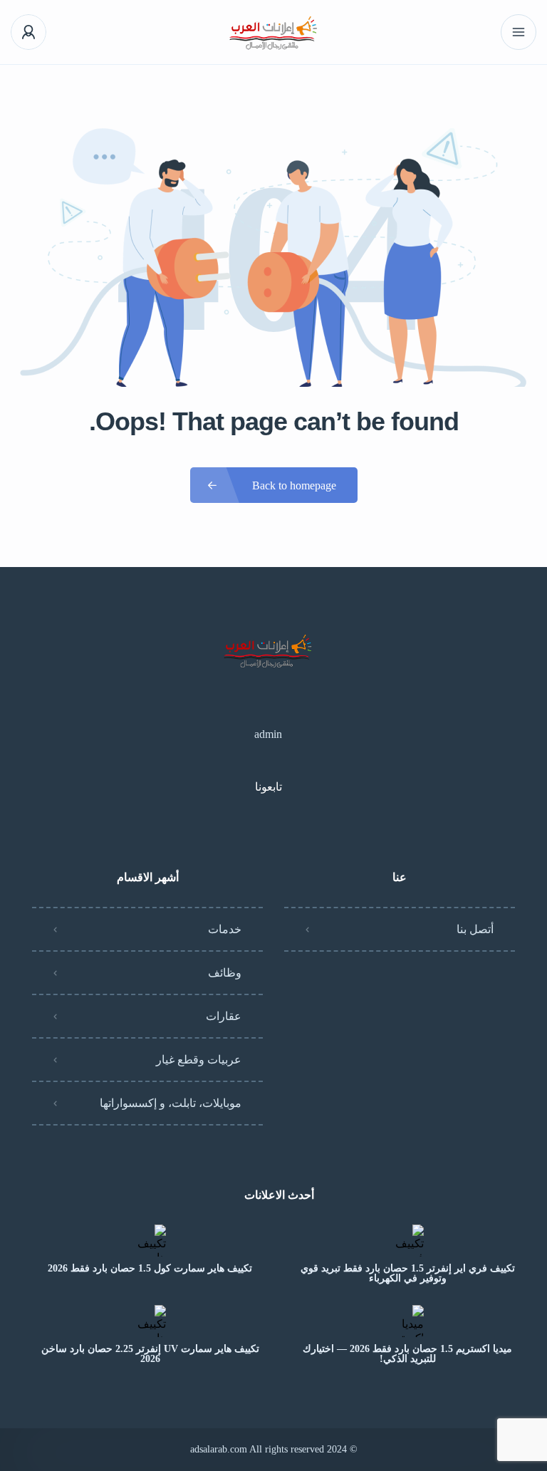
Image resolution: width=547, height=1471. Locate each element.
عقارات (223, 1016)
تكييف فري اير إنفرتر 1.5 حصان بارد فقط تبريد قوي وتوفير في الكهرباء (408, 1274)
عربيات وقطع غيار (198, 1060)
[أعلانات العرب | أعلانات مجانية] (274, 32)
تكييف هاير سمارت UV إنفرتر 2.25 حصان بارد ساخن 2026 (150, 1354)
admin (268, 734)
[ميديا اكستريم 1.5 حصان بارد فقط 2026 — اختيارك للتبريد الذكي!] (408, 1321)
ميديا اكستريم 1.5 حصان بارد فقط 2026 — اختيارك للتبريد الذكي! (407, 1354)
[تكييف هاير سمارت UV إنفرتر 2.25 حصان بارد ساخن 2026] (150, 1321)
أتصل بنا (475, 929)
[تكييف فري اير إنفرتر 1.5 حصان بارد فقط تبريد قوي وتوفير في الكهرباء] (408, 1241)
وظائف (224, 973)
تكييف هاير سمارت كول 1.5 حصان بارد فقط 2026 (150, 1269)
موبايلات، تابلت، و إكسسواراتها (170, 1103)
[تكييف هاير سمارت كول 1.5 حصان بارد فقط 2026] (150, 1241)
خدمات (224, 929)
